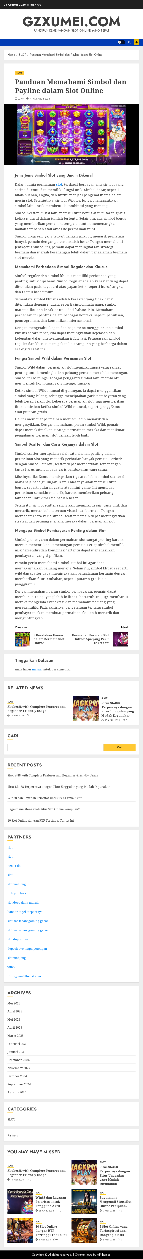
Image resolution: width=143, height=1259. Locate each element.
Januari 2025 (16, 1052)
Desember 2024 (18, 1060)
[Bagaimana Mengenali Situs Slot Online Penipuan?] (84, 1201)
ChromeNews (83, 1255)
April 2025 (14, 1027)
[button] (129, 42)
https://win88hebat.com (24, 976)
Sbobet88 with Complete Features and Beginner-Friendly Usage (36, 709)
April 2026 (14, 1011)
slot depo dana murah (23, 902)
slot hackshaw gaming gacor (27, 921)
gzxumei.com (71, 21)
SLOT (19, 72)
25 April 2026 (112, 720)
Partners (12, 1135)
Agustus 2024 (16, 1092)
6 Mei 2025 (109, 1239)
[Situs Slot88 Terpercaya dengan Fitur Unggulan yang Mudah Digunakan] (86, 708)
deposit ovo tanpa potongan (27, 949)
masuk (37, 669)
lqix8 (21, 98)
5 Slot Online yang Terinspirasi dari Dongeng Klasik (114, 1230)
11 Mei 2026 (17, 715)
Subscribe (136, 42)
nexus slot (14, 866)
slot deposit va (17, 939)
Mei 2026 (13, 1003)
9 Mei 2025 (109, 1210)
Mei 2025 (13, 1019)
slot (59, 184)
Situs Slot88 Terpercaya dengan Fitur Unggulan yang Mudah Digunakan (117, 709)
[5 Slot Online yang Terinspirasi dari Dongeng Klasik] (84, 1230)
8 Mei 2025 (45, 1239)
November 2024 (18, 1068)
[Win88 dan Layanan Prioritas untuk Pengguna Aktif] (20, 1201)
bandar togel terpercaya (24, 912)
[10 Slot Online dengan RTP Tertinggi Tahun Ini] (20, 1230)
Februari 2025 (17, 1044)
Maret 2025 (15, 1036)
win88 (11, 967)
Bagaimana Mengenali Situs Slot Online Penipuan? (43, 809)
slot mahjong (16, 884)
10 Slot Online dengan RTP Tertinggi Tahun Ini (40, 820)
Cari (12, 735)
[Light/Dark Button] (121, 42)
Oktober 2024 (17, 1076)
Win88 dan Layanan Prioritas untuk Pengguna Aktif (44, 798)
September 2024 (19, 1084)
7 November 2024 (40, 98)
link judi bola (16, 893)
